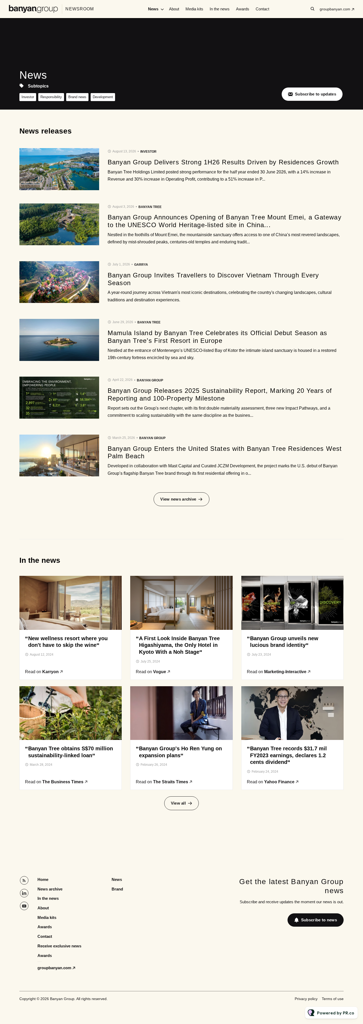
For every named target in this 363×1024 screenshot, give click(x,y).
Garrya (141, 265)
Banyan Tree (150, 207)
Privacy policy (306, 999)
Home (42, 879)
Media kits (194, 9)
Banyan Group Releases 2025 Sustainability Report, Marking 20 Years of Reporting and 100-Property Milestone (220, 394)
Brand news (77, 97)
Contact (262, 9)
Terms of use (333, 999)
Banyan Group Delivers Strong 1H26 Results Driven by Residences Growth (223, 162)
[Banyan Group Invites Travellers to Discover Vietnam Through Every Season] (59, 282)
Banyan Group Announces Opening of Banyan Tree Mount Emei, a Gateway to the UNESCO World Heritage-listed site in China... (224, 221)
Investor (28, 97)
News (153, 9)
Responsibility (51, 97)
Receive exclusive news (59, 946)
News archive (49, 889)
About (174, 9)
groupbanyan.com (335, 9)
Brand (117, 889)
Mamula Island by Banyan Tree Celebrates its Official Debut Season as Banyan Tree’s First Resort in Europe (217, 336)
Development (103, 97)
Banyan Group (150, 380)
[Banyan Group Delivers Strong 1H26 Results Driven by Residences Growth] (59, 169)
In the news (220, 9)
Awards (242, 9)
